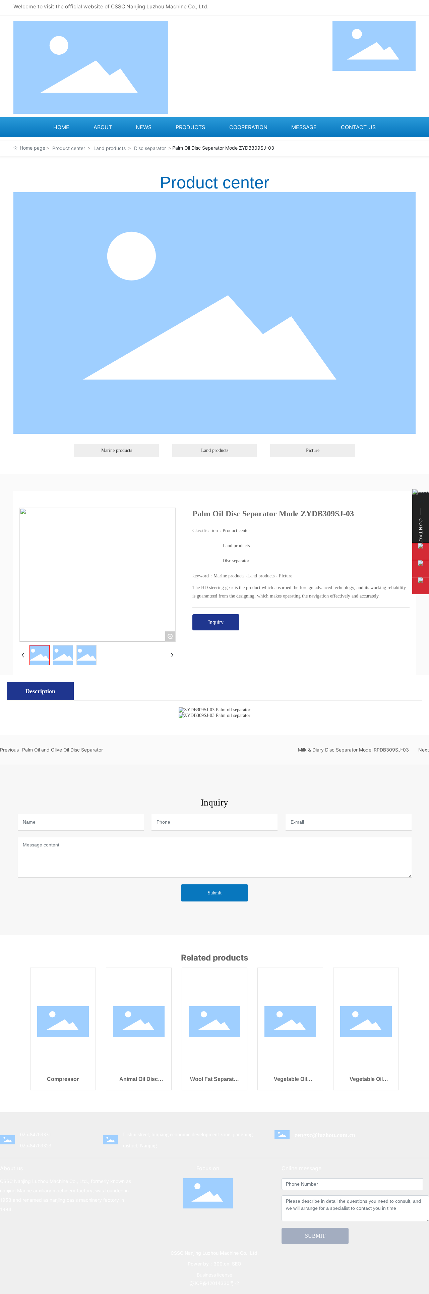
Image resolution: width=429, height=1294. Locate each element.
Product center (68, 148)
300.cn (221, 1263)
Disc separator (150, 148)
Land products (110, 148)
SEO (236, 1263)
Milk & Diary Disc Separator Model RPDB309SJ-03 (353, 750)
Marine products (116, 450)
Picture (312, 450)
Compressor (63, 1079)
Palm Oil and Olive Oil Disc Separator (62, 750)
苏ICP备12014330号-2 (214, 1283)
